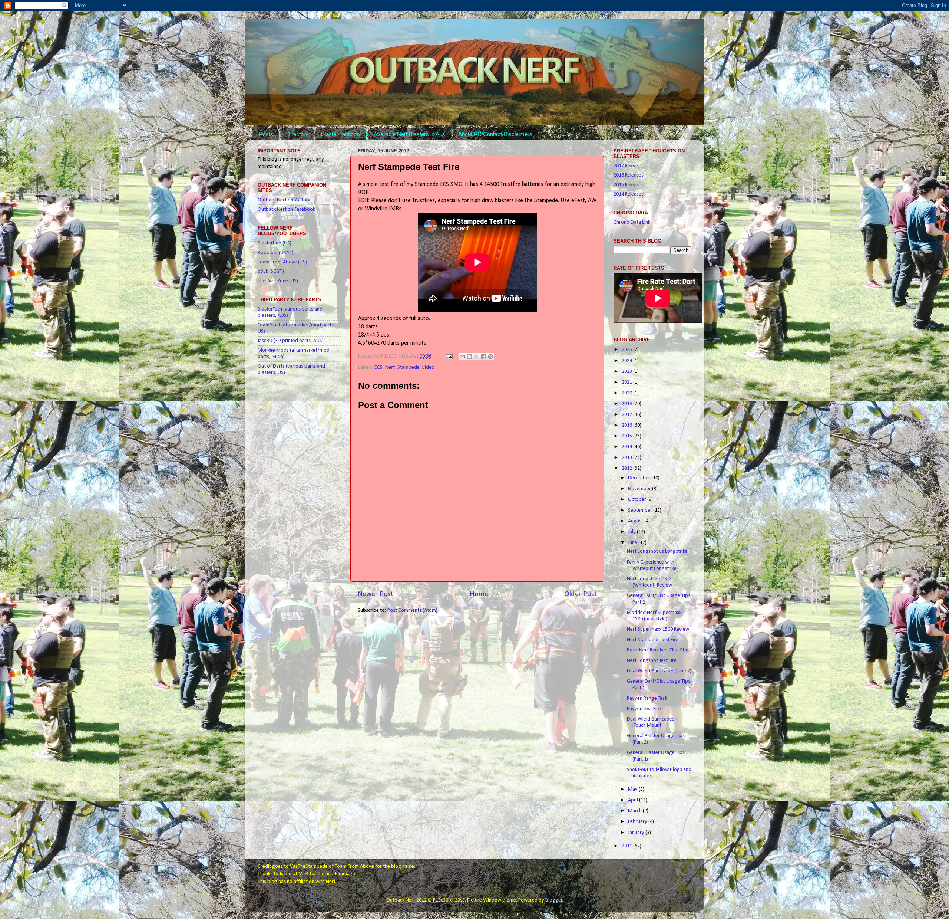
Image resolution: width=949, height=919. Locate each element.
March (635, 811)
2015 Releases (629, 185)
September (640, 510)
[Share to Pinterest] (490, 356)
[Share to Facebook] (483, 356)
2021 (627, 382)
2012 (627, 468)
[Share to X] (476, 356)
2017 (627, 414)
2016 (627, 425)
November (640, 489)
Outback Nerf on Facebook (286, 209)
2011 (627, 846)
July (632, 532)
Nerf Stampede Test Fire (652, 640)
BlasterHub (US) (274, 243)
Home (479, 594)
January (636, 833)
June (633, 542)
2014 (627, 447)
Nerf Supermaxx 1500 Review (658, 629)
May (633, 789)
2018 (627, 404)
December (639, 478)
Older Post (580, 594)
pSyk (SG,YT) (271, 271)
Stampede (408, 367)
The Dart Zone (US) (278, 281)
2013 (627, 457)
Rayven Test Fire (644, 709)
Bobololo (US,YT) (276, 253)
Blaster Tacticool (341, 134)
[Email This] (462, 356)
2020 (627, 393)
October (637, 499)
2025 (627, 349)
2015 (627, 436)
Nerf (390, 367)
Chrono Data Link (632, 222)
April (633, 800)
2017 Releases (629, 166)
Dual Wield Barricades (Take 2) (659, 671)
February (638, 821)
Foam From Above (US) (282, 262)
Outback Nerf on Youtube (285, 200)
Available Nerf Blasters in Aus (409, 134)
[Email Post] (448, 356)
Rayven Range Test (647, 698)
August (636, 521)
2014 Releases (629, 194)
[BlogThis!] (469, 356)
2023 (627, 371)
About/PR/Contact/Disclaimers (495, 134)
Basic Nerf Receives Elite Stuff (659, 650)
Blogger (553, 900)
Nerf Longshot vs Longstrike (657, 551)
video (428, 367)
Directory (297, 134)
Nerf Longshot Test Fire (652, 660)
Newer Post (375, 594)
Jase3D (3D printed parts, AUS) (291, 341)
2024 (627, 361)
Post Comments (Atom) (412, 610)
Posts (266, 134)
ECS (378, 367)
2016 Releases (629, 175)
